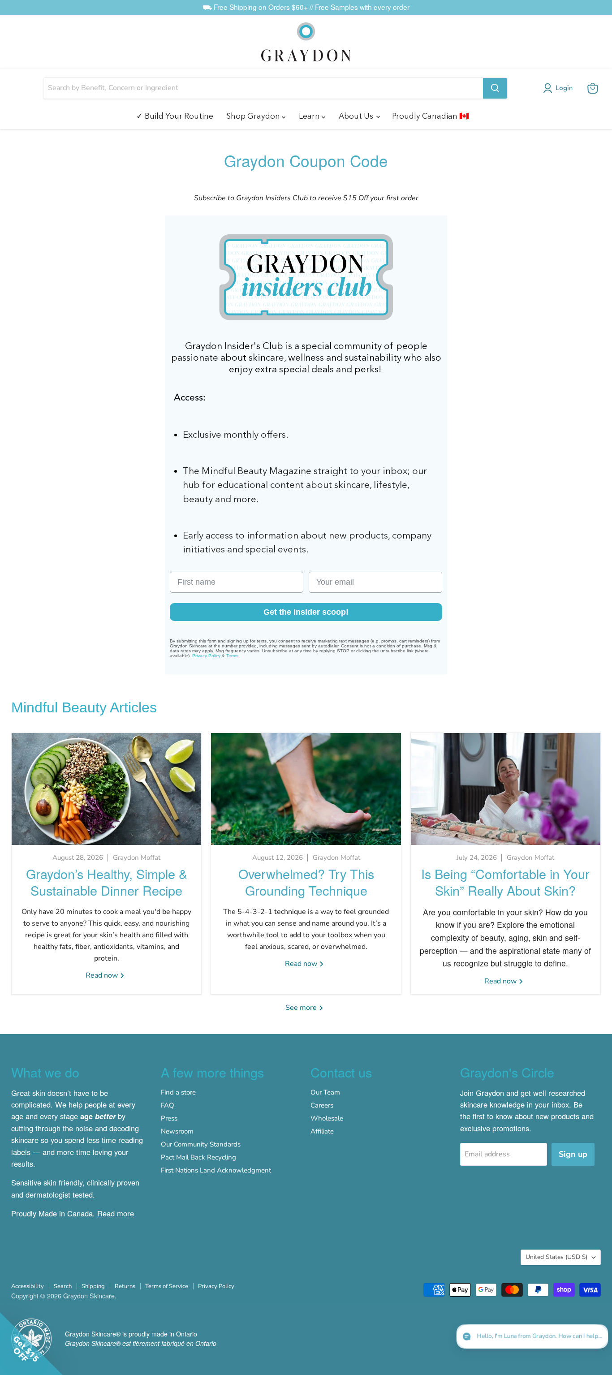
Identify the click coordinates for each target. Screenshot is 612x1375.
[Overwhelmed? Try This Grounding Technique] (306, 789)
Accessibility (27, 1286)
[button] (559, 88)
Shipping (93, 1286)
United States (556, 1257)
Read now (103, 975)
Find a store (178, 1092)
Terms (232, 655)
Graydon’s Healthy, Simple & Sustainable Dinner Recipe (106, 881)
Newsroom (177, 1131)
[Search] (495, 88)
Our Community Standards (201, 1144)
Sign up (573, 1154)
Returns (125, 1286)
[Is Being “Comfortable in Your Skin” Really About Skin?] (505, 789)
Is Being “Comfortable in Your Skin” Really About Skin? (505, 881)
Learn (310, 116)
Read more (115, 1213)
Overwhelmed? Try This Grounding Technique (306, 881)
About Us (357, 116)
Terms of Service (166, 1286)
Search (63, 1286)
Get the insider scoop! (306, 612)
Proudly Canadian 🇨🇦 (430, 116)
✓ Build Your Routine (174, 116)
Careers (321, 1105)
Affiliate (322, 1131)
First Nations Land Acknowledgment (216, 1170)
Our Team (325, 1092)
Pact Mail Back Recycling (198, 1157)
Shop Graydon (254, 116)
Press (169, 1118)
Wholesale (326, 1118)
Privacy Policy (206, 655)
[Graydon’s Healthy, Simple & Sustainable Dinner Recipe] (106, 789)
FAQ (167, 1105)
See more (302, 1008)
